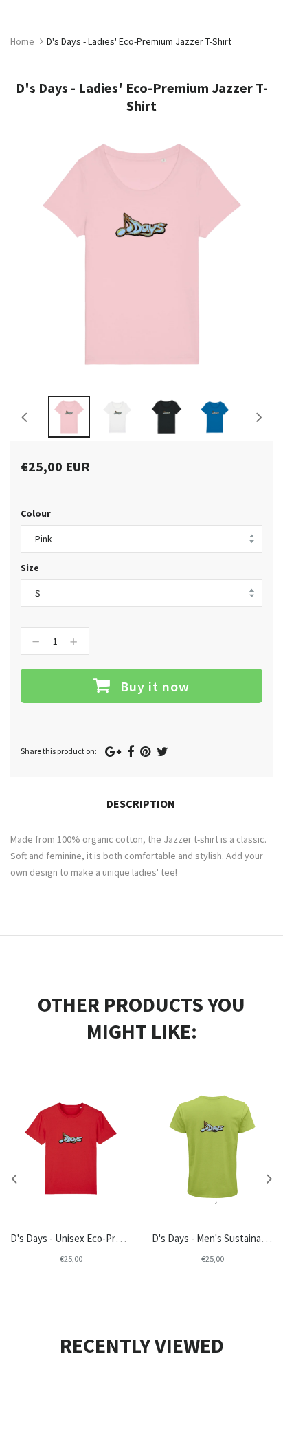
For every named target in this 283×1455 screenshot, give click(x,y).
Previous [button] (24, 416)
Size (30, 568)
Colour (36, 513)
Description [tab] (140, 803)
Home (22, 41)
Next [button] (259, 416)
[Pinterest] (145, 751)
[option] (69, 416)
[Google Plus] (113, 751)
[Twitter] (162, 751)
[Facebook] (130, 751)
